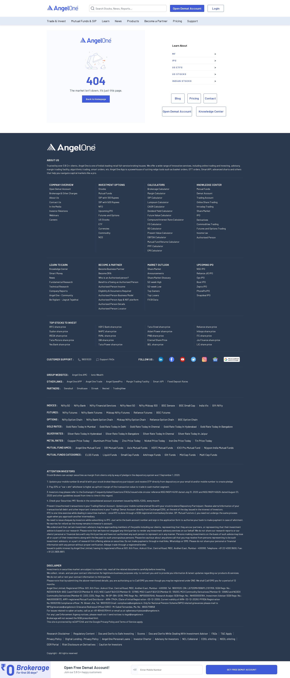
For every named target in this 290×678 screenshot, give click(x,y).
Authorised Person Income (112, 286)
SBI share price (106, 340)
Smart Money (56, 273)
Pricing (177, 21)
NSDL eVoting (227, 638)
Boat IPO (201, 282)
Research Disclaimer (58, 633)
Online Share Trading (207, 202)
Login (216, 8)
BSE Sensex (168, 405)
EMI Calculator (155, 250)
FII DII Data (153, 299)
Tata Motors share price (61, 340)
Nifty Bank (80, 405)
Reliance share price (207, 326)
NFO (101, 206)
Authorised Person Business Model (116, 295)
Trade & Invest (56, 21)
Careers (53, 219)
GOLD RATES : (55, 426)
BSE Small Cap (187, 405)
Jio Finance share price (208, 340)
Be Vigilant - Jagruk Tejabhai (63, 299)
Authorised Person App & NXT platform (118, 299)
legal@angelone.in (134, 614)
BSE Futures (163, 412)
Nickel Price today (154, 440)
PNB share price (156, 335)
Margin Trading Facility (137, 381)
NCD (101, 237)
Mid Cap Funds (188, 454)
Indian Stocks (182, 80)
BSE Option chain (188, 419)
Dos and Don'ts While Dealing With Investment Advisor (178, 633)
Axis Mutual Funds (137, 447)
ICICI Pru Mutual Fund (188, 447)
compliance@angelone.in (129, 603)
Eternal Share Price (157, 340)
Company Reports (58, 290)
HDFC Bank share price (110, 326)
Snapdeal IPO (203, 295)
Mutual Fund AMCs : (59, 447)
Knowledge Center (211, 111)
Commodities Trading (208, 224)
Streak (94, 388)
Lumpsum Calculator (158, 202)
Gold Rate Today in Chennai (145, 426)
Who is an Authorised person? (114, 277)
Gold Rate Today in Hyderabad (180, 426)
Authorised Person (206, 237)
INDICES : (52, 405)
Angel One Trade (94, 381)
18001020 (86, 359)
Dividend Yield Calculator (160, 210)
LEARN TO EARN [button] (58, 264)
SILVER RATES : (55, 433)
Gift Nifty (217, 405)
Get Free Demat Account (241, 669)
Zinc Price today (131, 440)
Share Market (203, 210)
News (118, 21)
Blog (178, 98)
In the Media (55, 206)
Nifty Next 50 (127, 405)
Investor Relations (58, 210)
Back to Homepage (96, 99)
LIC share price (204, 344)
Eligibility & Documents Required (115, 290)
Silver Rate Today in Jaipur (193, 433)
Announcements (156, 273)
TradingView (119, 388)
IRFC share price (57, 326)
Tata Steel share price (159, 326)
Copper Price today (78, 440)
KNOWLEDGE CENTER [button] (209, 184)
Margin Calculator (156, 193)
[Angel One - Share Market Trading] (63, 8)
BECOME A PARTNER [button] (110, 264)
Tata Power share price (110, 344)
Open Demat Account (187, 8)
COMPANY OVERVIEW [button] (61, 184)
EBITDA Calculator (157, 237)
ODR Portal (53, 644)
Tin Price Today (203, 440)
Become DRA (105, 273)
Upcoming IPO (106, 210)
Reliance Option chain (162, 419)
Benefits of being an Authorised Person (118, 282)
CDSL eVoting (208, 638)
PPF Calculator (155, 246)
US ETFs (177, 67)
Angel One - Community (61, 295)
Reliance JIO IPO (205, 273)
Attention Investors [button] (61, 471)
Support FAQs (107, 359)
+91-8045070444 (102, 610)
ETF (101, 224)
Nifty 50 (65, 405)
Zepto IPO (202, 286)
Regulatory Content (84, 633)
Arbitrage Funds (152, 454)
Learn (105, 21)
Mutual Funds (105, 193)
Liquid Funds (110, 454)
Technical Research (59, 286)
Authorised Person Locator (112, 308)
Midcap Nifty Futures (118, 412)
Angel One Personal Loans (116, 638)
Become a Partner (155, 21)
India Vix (203, 405)
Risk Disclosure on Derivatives (78, 644)
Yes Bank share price (59, 344)
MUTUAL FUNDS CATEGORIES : (64, 454)
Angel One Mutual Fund (88, 447)
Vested (105, 388)
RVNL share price (107, 335)
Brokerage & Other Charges (63, 193)
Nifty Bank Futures (91, 412)
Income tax (202, 232)
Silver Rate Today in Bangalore (122, 433)
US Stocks (179, 74)
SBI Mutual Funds (113, 447)
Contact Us (55, 202)
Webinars (54, 215)
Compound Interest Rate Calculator (166, 219)
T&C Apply (226, 633)
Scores (141, 633)
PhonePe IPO (203, 290)
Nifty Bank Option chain (99, 419)
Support (192, 21)
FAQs (214, 633)
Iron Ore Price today (180, 440)
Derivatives (202, 219)
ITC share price (204, 335)
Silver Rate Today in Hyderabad (85, 433)
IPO (174, 60)
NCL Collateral (190, 638)
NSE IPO (201, 268)
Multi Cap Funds (208, 454)
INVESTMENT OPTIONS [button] (112, 184)
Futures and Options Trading (211, 228)
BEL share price (155, 344)
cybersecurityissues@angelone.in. (143, 610)
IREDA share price (58, 335)
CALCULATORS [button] (156, 184)
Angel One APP (74, 381)
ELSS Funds (92, 454)
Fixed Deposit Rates (177, 381)
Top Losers (153, 295)
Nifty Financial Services (103, 405)
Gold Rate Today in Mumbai (81, 426)
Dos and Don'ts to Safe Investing (116, 633)
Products (133, 21)
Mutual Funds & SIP (83, 21)
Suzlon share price (58, 331)
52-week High (154, 282)
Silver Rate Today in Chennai (158, 433)
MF (174, 53)
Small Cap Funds (130, 454)
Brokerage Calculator (158, 188)
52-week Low (154, 286)
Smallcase (82, 388)
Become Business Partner (111, 268)
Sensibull (68, 388)
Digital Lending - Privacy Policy (82, 638)
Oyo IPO (201, 277)
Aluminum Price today (105, 440)
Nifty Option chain (72, 419)
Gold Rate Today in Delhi (113, 426)
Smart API (158, 381)
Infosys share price (206, 331)
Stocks (102, 188)
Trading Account (205, 197)
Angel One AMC (79, 374)
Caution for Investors (110, 644)
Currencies (104, 228)
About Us (54, 197)
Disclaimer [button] (54, 565)
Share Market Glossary (159, 277)
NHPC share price (107, 331)
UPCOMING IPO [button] (205, 264)
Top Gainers (154, 290)
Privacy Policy (108, 621)
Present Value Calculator (160, 232)
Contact (210, 98)
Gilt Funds (170, 454)
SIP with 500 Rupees (109, 202)
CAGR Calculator (156, 206)
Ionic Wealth (97, 374)
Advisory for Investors (167, 638)
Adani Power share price (160, 331)
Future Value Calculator (159, 215)
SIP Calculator (155, 197)
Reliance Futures (143, 412)
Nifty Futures (69, 412)
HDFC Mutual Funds (162, 447)
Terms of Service (127, 621)
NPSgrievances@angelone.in (61, 606)
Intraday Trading (205, 206)
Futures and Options (109, 215)
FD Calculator (154, 224)
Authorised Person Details (112, 304)
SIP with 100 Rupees (109, 197)
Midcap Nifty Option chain (131, 419)
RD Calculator (154, 228)
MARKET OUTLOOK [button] (158, 264)
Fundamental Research (61, 282)
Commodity (104, 232)
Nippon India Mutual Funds (219, 447)
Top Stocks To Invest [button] (63, 322)
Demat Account (204, 193)
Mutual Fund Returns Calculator (163, 241)
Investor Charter (142, 638)
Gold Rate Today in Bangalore (216, 426)
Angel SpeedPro (114, 381)
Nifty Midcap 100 (148, 405)
